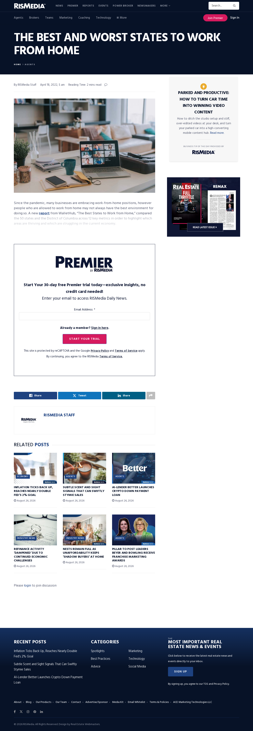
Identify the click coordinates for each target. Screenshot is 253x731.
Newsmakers (147, 6)
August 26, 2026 (25, 500)
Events (104, 6)
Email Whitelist (136, 702)
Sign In (234, 17)
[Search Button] (235, 6)
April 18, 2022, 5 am (52, 85)
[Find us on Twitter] (21, 712)
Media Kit (118, 702)
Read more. (217, 133)
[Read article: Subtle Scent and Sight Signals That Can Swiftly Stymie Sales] (84, 468)
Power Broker (123, 6)
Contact (76, 702)
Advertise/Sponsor (96, 702)
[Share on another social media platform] (150, 395)
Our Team (61, 702)
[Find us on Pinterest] (34, 712)
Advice (95, 666)
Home (17, 64)
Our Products (43, 702)
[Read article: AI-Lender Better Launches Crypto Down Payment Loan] (133, 468)
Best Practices (100, 659)
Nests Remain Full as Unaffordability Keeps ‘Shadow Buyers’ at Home (83, 553)
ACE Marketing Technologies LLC (192, 702)
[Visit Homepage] (32, 6)
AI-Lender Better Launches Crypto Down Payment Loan (133, 491)
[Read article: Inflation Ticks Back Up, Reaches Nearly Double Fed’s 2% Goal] (35, 468)
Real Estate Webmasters (85, 724)
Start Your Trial (84, 339)
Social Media (137, 666)
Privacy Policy (100, 351)
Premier (73, 6)
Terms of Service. (111, 356)
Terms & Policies (159, 702)
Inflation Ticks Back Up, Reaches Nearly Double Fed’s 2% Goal (33, 491)
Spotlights (98, 651)
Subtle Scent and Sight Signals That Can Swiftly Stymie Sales (83, 491)
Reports (88, 6)
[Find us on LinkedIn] (41, 712)
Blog (28, 702)
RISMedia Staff (59, 415)
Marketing (65, 17)
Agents (18, 17)
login (27, 585)
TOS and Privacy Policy (216, 684)
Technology (103, 17)
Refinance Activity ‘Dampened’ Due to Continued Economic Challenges (30, 555)
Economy (22, 476)
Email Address (84, 309)
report (44, 213)
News (59, 6)
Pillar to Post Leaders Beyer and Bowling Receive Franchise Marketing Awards (133, 555)
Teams (49, 17)
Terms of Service (126, 351)
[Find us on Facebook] (15, 712)
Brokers (34, 17)
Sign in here (99, 328)
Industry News (26, 538)
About (18, 702)
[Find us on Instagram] (28, 712)
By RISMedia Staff (25, 85)
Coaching (84, 17)
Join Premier (215, 18)
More (164, 6)
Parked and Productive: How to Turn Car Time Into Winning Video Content (203, 102)
